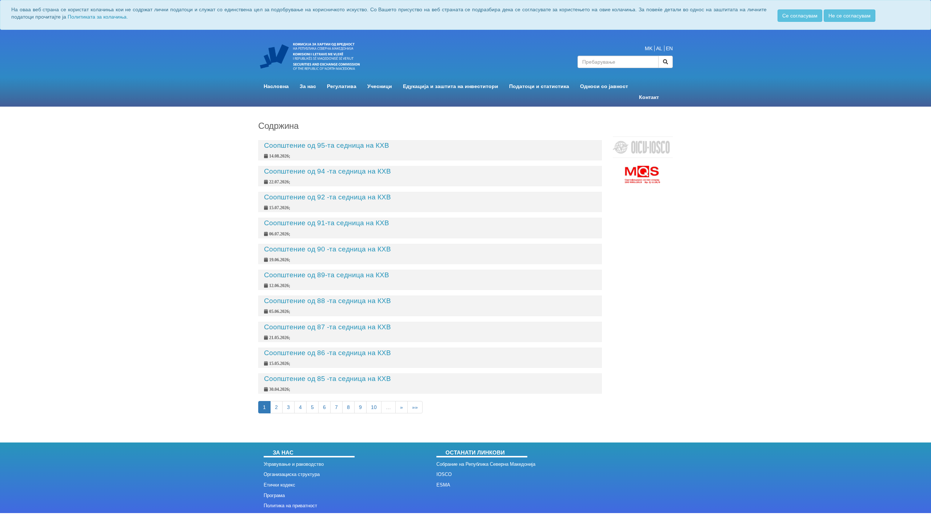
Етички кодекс (279, 485)
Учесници (379, 86)
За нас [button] (308, 86)
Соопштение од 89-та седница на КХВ (326, 275)
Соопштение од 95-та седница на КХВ (326, 145)
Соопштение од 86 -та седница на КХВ (327, 353)
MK (648, 48)
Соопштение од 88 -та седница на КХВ (327, 301)
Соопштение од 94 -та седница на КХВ (327, 171)
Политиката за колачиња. (98, 17)
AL (659, 48)
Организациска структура (292, 474)
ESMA (443, 485)
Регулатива (341, 86)
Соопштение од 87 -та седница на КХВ (327, 327)
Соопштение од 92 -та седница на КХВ (327, 197)
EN (669, 48)
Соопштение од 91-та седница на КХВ (326, 223)
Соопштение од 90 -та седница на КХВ (327, 249)
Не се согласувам (849, 16)
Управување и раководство (294, 464)
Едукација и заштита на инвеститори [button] (450, 86)
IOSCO (444, 474)
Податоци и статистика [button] (539, 86)
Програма (274, 495)
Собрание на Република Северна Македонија (485, 464)
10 (374, 407)
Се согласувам (800, 16)
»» (415, 407)
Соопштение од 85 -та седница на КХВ (327, 378)
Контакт (649, 97)
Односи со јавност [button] (604, 86)
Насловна (276, 86)
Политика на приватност (290, 505)
